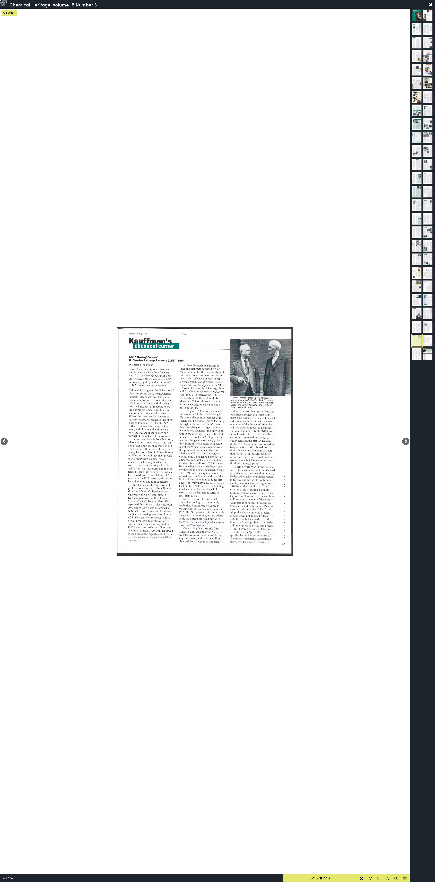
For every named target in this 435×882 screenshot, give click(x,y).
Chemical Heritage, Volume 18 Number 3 (53, 4)
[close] (431, 4)
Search (10, 12)
